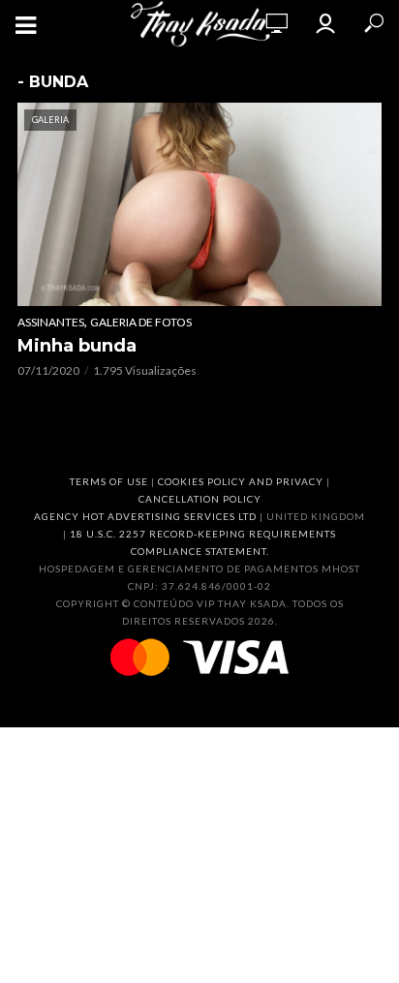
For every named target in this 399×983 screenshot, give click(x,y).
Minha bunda (77, 345)
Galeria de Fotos (141, 322)
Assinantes (50, 322)
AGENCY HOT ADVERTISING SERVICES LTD (145, 516)
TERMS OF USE (109, 481)
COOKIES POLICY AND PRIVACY (240, 481)
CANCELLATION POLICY (199, 499)
